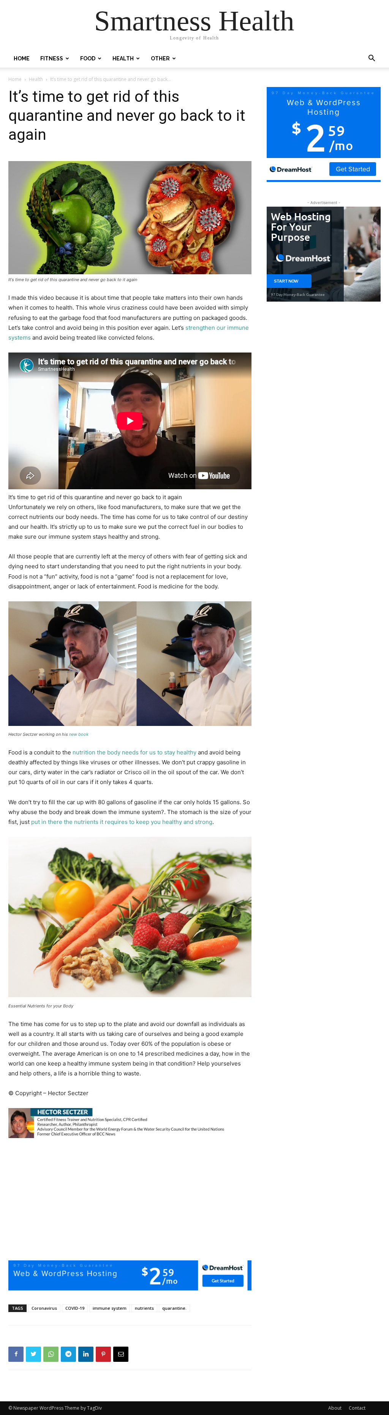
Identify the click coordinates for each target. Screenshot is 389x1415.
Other (160, 58)
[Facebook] (16, 1354)
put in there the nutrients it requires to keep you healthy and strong (121, 821)
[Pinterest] (103, 1354)
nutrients (144, 1308)
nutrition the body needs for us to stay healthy (134, 752)
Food (87, 58)
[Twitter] (33, 1354)
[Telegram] (68, 1354)
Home (22, 58)
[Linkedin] (85, 1354)
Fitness (51, 58)
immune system (110, 1308)
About (335, 1408)
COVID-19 (74, 1308)
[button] (371, 59)
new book (79, 734)
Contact (357, 1408)
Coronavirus (44, 1308)
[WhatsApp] (51, 1354)
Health (123, 58)
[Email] (120, 1354)
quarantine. (174, 1308)
